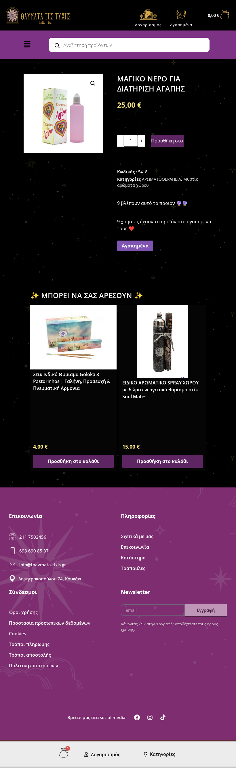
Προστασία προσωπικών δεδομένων (49, 623)
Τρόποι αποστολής (30, 655)
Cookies (17, 633)
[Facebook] (137, 717)
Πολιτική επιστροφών (33, 665)
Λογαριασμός (148, 24)
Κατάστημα (133, 558)
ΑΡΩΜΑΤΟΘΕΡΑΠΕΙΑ (161, 179)
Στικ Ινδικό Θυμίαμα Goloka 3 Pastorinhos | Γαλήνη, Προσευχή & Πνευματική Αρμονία (72, 381)
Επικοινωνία (135, 547)
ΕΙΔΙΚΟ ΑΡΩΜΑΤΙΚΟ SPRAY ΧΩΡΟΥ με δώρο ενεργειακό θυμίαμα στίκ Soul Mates (160, 390)
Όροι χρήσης (23, 612)
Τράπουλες (133, 568)
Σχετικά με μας (137, 536)
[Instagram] (150, 717)
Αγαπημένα (181, 24)
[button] (32, 45)
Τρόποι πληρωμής (29, 644)
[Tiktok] (163, 717)
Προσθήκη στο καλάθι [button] (73, 461)
